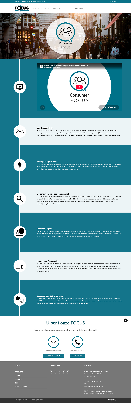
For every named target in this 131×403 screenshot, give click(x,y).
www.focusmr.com (105, 391)
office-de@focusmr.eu (39, 1)
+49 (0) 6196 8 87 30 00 (23, 1)
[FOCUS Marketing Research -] (22, 8)
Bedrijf (47, 9)
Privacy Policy (112, 400)
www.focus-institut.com (104, 393)
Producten (37, 9)
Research (56, 9)
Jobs (65, 9)
